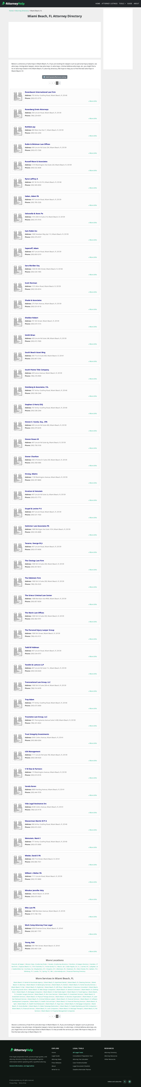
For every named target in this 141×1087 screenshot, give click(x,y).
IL (79, 966)
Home (98, 3)
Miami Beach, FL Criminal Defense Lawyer (41, 999)
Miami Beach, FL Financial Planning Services (70, 1001)
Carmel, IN (84, 966)
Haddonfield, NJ (17, 969)
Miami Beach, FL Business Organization (68, 997)
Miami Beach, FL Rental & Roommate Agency (28, 982)
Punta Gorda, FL (50, 966)
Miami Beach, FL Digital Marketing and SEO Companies (78, 1006)
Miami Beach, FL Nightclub (34, 987)
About (136, 3)
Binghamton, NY (39, 969)
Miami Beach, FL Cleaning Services (79, 982)
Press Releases (56, 1063)
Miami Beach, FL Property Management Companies (58, 1011)
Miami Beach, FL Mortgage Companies (29, 992)
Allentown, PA (60, 969)
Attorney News (56, 1059)
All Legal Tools (78, 1052)
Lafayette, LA (93, 966)
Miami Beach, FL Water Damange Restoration (44, 1006)
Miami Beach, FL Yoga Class (55, 1004)
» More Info (92, 101)
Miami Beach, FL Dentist (60, 985)
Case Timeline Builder (80, 1063)
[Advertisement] (54, 39)
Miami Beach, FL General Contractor (68, 989)
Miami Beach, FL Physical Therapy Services (40, 997)
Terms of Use (22, 1083)
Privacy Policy (13, 1083)
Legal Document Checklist (81, 1066)
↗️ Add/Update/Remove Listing (54, 77)
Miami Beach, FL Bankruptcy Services (39, 985)
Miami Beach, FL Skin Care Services (46, 994)
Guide (129, 3)
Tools (122, 3)
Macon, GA (60, 966)
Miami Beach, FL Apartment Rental (55, 982)
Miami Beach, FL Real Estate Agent (55, 992)
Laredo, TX (37, 971)
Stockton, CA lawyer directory (78, 964)
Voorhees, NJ (28, 969)
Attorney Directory (22, 11)
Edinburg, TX (28, 971)
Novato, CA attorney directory (58, 964)
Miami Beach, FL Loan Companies (47, 1008)
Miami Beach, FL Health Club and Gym (42, 1001)
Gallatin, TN (93, 969)
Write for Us (56, 1069)
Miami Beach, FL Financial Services (68, 999)
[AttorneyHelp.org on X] (125, 1082)
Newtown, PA (71, 969)
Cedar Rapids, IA (71, 966)
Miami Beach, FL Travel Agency (77, 992)
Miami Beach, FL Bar (18, 987)
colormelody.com (59, 971)
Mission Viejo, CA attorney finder (36, 964)
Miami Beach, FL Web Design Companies (42, 989)
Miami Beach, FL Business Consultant (75, 987)
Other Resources (109, 1059)
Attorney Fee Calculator (80, 1059)
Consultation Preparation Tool (82, 1056)
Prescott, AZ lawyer (18, 964)
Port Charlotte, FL (38, 966)
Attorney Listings (110, 3)
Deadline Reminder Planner (82, 1069)
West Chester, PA (82, 969)
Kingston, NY (51, 969)
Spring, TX (45, 971)
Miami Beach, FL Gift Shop (53, 987)
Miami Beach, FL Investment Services (71, 994)
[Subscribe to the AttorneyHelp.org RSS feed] (130, 1082)
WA (52, 971)
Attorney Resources (110, 1056)
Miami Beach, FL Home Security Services (82, 985)
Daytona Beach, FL (25, 966)
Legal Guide (56, 1056)
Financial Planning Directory (76, 971)
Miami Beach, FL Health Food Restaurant (31, 1004)
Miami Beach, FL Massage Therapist (71, 1008)
